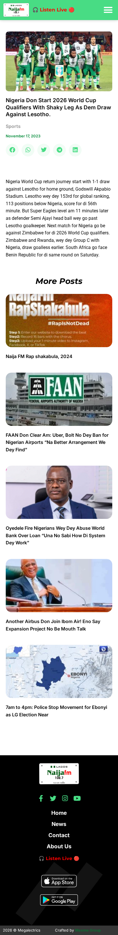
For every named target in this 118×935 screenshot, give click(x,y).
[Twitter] (53, 798)
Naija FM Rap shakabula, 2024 (40, 356)
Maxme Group (88, 930)
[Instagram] (65, 798)
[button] (108, 10)
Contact (59, 835)
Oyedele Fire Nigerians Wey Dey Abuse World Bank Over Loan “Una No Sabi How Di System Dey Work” (55, 535)
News (59, 824)
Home (59, 813)
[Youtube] (77, 798)
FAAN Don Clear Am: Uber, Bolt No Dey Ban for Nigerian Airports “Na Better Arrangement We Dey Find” (57, 442)
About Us (59, 846)
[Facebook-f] (41, 798)
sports (13, 126)
